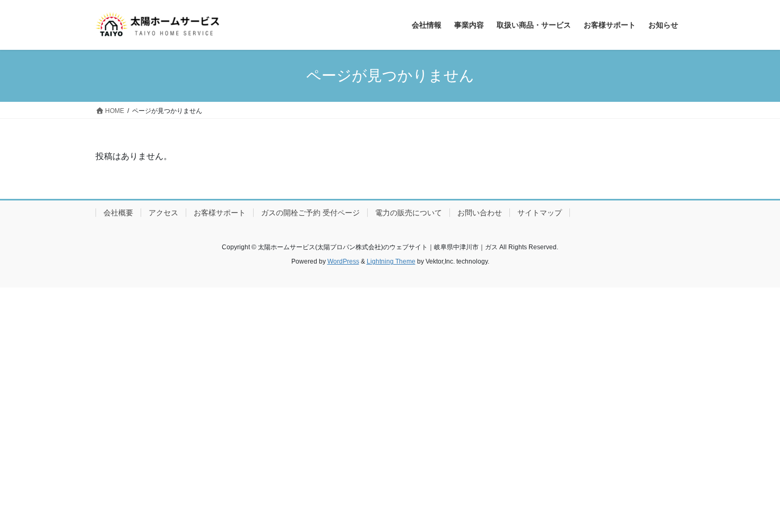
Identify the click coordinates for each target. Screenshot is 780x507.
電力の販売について (408, 212)
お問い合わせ (479, 212)
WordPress (343, 261)
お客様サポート (220, 212)
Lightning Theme (391, 261)
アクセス (163, 212)
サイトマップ (539, 212)
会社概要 (118, 212)
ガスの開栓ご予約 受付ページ (310, 212)
